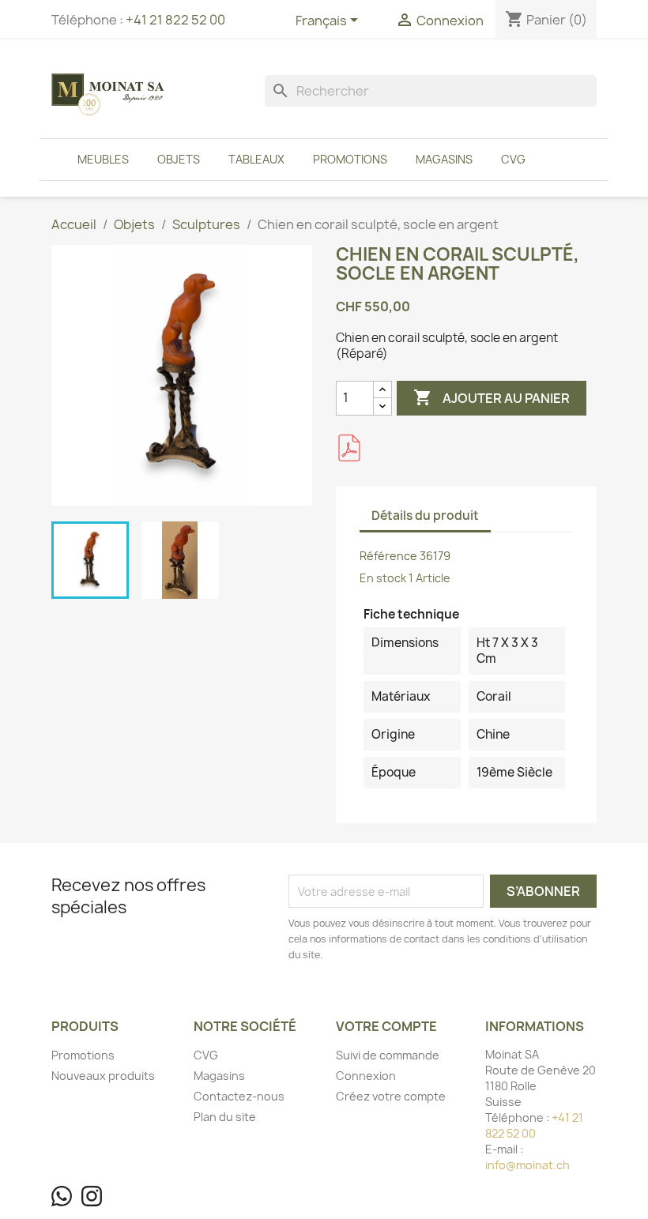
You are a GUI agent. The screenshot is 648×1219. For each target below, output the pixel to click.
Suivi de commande (387, 1055)
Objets (178, 159)
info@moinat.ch (527, 1164)
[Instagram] (91, 1196)
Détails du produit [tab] (425, 515)
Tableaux (256, 159)
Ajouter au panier (491, 397)
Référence (388, 555)
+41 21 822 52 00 (175, 19)
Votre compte (386, 1026)
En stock (383, 577)
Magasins (444, 159)
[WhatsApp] (61, 1196)
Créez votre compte (391, 1096)
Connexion (366, 1075)
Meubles (103, 159)
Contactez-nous (239, 1096)
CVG (513, 159)
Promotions (350, 159)
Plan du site (225, 1116)
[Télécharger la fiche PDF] (349, 448)
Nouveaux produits (103, 1075)
